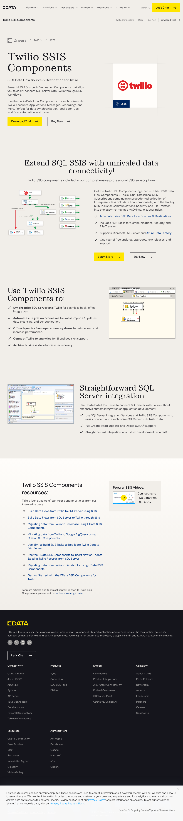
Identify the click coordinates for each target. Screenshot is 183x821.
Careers (140, 707)
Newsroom (142, 684)
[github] (22, 642)
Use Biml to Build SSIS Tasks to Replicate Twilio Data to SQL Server (63, 546)
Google (54, 749)
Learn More (105, 257)
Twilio (38, 40)
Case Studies (15, 744)
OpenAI (54, 766)
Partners (141, 701)
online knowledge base (69, 593)
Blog (10, 749)
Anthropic (56, 738)
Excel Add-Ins (16, 707)
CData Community (19, 738)
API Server (13, 696)
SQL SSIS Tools (58, 684)
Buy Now (152, 20)
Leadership (142, 696)
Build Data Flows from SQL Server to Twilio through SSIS (64, 517)
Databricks (56, 744)
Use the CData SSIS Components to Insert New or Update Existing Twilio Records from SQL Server (65, 556)
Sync (53, 673)
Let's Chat (162, 7)
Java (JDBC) (15, 679)
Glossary (13, 766)
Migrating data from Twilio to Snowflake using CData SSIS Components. (65, 526)
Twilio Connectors (125, 20)
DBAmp (54, 690)
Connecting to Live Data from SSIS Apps (147, 498)
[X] (16, 642)
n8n (52, 761)
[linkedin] (10, 642)
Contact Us (142, 713)
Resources (13, 755)
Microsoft (56, 755)
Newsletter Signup (18, 761)
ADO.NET (13, 684)
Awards (140, 690)
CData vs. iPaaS (102, 696)
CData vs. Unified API (105, 701)
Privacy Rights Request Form (67, 803)
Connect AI (56, 679)
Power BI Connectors (20, 713)
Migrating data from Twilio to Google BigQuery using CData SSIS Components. (62, 536)
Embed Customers (104, 690)
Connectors (100, 673)
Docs (140, 20)
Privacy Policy (96, 799)
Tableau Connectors (19, 718)
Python (12, 690)
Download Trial (168, 20)
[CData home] (12, 8)
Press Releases (144, 679)
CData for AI (123, 7)
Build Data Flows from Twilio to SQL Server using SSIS (62, 511)
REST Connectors (18, 701)
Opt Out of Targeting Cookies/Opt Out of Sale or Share (147, 810)
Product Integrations (105, 679)
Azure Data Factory (159, 233)
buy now (57, 121)
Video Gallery (15, 772)
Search (144, 8)
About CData (144, 673)
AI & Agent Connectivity (107, 684)
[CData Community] (29, 642)
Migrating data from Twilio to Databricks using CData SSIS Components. (65, 567)
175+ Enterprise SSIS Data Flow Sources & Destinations (135, 216)
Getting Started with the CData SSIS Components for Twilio (62, 577)
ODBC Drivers (16, 673)
